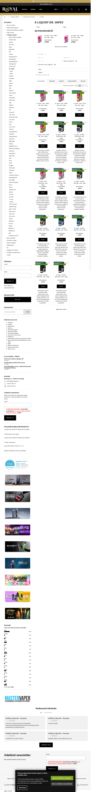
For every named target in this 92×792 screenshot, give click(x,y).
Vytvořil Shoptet (83, 785)
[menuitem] (24, 9)
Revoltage (12, 180)
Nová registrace (8, 286)
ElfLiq (10, 86)
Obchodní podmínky (13, 333)
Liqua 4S (11, 129)
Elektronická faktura (13, 345)
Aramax (11, 42)
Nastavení (22, 788)
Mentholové (12, 231)
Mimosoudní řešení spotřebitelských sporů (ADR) (19, 341)
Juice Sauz (12, 115)
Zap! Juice (12, 214)
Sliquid (11, 192)
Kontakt (10, 324)
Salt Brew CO (12, 190)
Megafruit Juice (13, 146)
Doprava (10, 328)
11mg (5, 666)
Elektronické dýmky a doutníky (15, 30)
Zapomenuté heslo (9, 288)
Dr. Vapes (12, 69)
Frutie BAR (12, 98)
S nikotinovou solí (13, 236)
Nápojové (11, 228)
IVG (10, 110)
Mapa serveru (11, 349)
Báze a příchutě (11, 238)
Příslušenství (10, 245)
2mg (5, 637)
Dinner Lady (12, 66)
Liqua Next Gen (13, 136)
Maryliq (11, 144)
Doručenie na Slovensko (14, 335)
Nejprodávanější (72, 81)
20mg (11, 74)
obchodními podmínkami (70, 762)
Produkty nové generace (13, 252)
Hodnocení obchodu (13, 347)
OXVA (10, 163)
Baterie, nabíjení (11, 243)
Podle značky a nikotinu (15, 37)
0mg (5, 630)
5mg (5, 648)
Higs (10, 103)
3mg (5, 641)
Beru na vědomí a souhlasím (62, 778)
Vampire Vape (12, 207)
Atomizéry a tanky (12, 240)
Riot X (10, 185)
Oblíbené (10, 323)
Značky (9, 255)
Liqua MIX (11, 134)
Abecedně (83, 81)
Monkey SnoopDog (14, 149)
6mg (5, 651)
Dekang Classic (13, 57)
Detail (43, 115)
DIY (7, 248)
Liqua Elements (13, 132)
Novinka (67, 58)
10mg (11, 71)
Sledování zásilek (12, 331)
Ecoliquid (11, 78)
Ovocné (11, 223)
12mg (5, 669)
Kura (10, 124)
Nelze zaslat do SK (70, 61)
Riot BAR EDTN (13, 178)
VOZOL (11, 219)
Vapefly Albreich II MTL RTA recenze (14, 362)
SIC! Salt (11, 197)
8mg (5, 655)
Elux (10, 88)
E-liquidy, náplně (12, 35)
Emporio (11, 90)
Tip (40, 61)
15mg (5, 673)
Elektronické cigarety (12, 28)
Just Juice (12, 120)
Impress (11, 105)
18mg (5, 680)
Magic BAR (12, 141)
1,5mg (5, 634)
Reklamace (11, 337)
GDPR (9, 344)
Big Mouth (11, 49)
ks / (17, 299)
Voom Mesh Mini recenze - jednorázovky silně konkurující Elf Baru (17, 367)
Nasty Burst (12, 153)
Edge (10, 81)
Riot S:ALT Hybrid (13, 182)
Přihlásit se (10, 281)
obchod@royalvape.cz (13, 381)
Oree (10, 161)
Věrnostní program (13, 330)
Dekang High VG (13, 61)
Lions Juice (12, 127)
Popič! (10, 173)
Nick (10, 158)
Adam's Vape (12, 40)
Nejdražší (61, 81)
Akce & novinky (11, 25)
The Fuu (11, 194)
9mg (5, 659)
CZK (64, 9)
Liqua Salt (11, 139)
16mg (5, 676)
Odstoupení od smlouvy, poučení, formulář (19, 338)
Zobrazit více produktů (61, 47)
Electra (11, 83)
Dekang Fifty (12, 59)
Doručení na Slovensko (80, 779)
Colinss (11, 54)
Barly (10, 47)
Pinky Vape (12, 168)
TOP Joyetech (13, 204)
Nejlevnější (51, 81)
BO (10, 52)
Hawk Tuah (12, 100)
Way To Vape (12, 209)
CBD (10, 233)
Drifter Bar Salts (13, 117)
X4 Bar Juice (12, 211)
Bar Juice (11, 45)
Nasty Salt (11, 156)
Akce (40, 58)
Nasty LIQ (11, 151)
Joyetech (11, 112)
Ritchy (10, 187)
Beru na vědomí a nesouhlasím (62, 784)
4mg (5, 644)
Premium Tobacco (14, 175)
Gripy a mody (10, 32)
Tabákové (11, 221)
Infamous (11, 107)
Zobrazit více (46, 745)
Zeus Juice (12, 216)
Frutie (10, 95)
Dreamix (11, 76)
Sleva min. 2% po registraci (47, 65)
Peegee (11, 165)
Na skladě (42, 54)
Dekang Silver (12, 64)
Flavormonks (12, 93)
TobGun (11, 202)
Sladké (10, 226)
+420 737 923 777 (11, 384)
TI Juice (11, 199)
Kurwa (10, 122)
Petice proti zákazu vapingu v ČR (13, 359)
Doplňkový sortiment (12, 250)
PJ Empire (11, 170)
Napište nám (11, 326)
